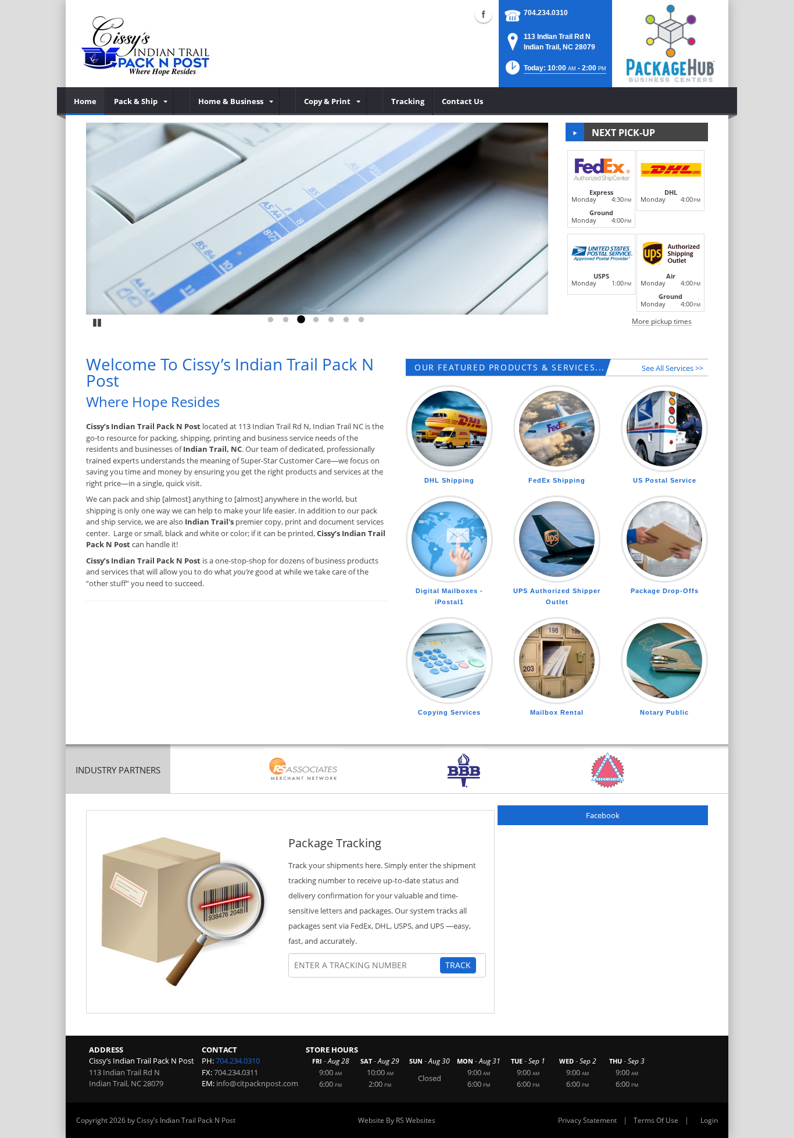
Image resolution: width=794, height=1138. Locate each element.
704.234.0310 (546, 13)
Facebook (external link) (483, 14)
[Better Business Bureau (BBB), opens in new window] (463, 770)
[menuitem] (85, 101)
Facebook (603, 815)
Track (458, 965)
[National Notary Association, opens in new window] (607, 770)
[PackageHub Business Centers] (670, 42)
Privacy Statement (587, 1120)
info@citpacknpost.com (257, 1083)
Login (709, 1120)
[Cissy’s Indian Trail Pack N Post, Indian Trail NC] (146, 43)
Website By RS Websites (396, 1120)
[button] (554, 71)
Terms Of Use (656, 1120)
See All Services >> (672, 368)
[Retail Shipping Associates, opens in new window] (303, 770)
